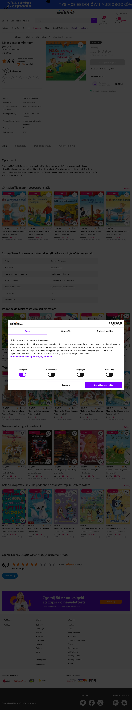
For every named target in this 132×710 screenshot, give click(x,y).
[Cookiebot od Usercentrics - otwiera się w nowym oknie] (111, 323)
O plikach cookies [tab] (105, 331)
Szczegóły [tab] (66, 331)
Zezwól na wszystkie (103, 385)
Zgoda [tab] (27, 331)
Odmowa (65, 385)
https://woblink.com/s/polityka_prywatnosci (31, 356)
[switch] (51, 375)
